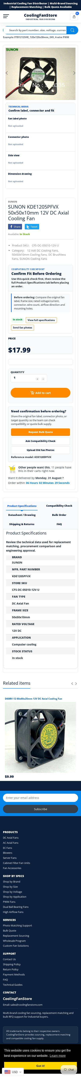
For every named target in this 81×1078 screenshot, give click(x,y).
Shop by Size (10, 886)
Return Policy (10, 969)
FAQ (5, 979)
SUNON (12, 201)
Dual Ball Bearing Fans (16, 907)
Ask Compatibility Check (40, 441)
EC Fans (7, 848)
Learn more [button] (58, 1055)
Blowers (7, 852)
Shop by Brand (11, 881)
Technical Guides (12, 984)
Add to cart (43, 393)
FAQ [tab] (59, 524)
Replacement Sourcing (16, 935)
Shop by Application (14, 896)
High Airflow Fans (13, 912)
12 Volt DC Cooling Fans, (43, 250)
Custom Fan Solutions (16, 945)
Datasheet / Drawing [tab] (22, 515)
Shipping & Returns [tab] (21, 524)
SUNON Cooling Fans (33, 259)
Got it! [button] (40, 1065)
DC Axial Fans (10, 837)
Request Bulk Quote (41, 432)
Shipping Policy (12, 964)
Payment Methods (14, 974)
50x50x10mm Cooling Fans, (30, 254)
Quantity (17, 372)
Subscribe (40, 809)
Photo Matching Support (17, 925)
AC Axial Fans (10, 842)
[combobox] (13, 1072)
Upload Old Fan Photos (40, 450)
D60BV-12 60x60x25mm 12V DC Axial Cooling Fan (33, 698)
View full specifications (41, 320)
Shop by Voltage (12, 891)
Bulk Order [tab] (59, 515)
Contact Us (9, 959)
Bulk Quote (9, 930)
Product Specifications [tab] (22, 506)
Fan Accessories (12, 868)
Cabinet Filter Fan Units (16, 863)
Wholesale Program (14, 941)
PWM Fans (9, 901)
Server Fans (10, 858)
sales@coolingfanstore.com (26, 1004)
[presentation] (72, 683)
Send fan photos (22, 327)
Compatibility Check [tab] (59, 505)
